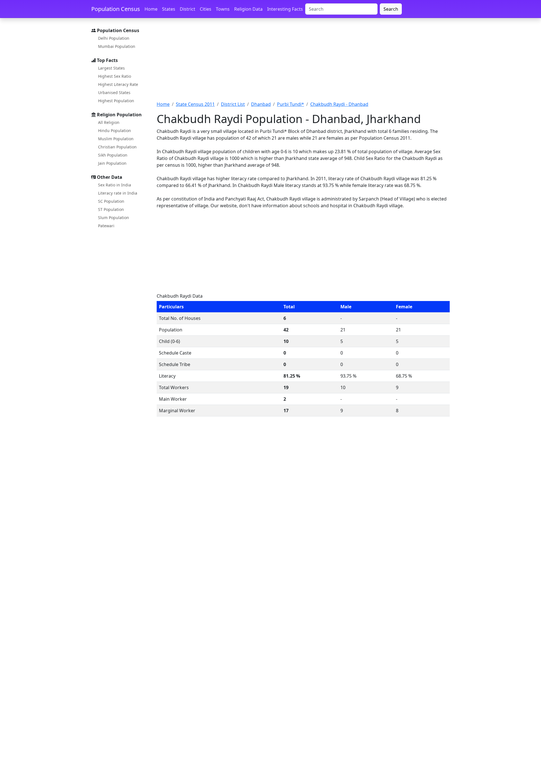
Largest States (111, 68)
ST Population (111, 209)
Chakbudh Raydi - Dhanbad (339, 104)
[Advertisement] (303, 63)
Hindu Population (114, 130)
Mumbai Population (116, 46)
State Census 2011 (195, 104)
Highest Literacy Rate (118, 84)
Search (390, 9)
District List (233, 104)
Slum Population (113, 217)
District (187, 9)
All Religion (108, 122)
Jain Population (112, 163)
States (168, 9)
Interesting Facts (285, 9)
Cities (205, 9)
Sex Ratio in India (114, 185)
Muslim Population (116, 138)
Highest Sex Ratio (114, 76)
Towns (223, 9)
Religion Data (248, 9)
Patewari (106, 225)
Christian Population (117, 147)
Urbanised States (114, 92)
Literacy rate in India (117, 193)
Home (151, 9)
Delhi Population (113, 38)
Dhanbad (261, 104)
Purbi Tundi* (290, 104)
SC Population (111, 201)
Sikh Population (112, 155)
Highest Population (116, 100)
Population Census (115, 9)
